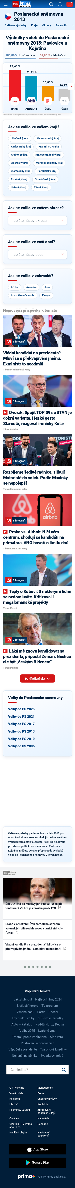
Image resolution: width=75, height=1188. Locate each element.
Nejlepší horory (27, 1006)
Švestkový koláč (51, 1056)
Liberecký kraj (19, 162)
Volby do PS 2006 (21, 746)
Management (45, 1087)
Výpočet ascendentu (23, 1049)
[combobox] (35, 220)
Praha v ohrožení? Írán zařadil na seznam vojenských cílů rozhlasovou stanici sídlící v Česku (34, 928)
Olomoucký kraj (20, 171)
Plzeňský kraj (19, 179)
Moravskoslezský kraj (49, 162)
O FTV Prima (16, 1087)
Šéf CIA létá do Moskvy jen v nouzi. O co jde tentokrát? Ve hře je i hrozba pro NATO (33, 906)
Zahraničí (61, 25)
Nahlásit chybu (18, 1132)
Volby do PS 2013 (21, 731)
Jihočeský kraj (19, 138)
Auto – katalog (21, 1024)
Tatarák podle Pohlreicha (29, 1037)
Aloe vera (56, 1037)
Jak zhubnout (23, 999)
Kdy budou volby (23, 1018)
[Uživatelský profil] (60, 4)
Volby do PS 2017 (21, 724)
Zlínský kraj (41, 187)
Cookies (14, 1118)
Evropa (46, 295)
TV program (49, 1006)
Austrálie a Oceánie (22, 295)
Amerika (31, 287)
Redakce (43, 1123)
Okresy (46, 25)
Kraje (34, 25)
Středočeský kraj (45, 179)
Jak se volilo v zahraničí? (30, 276)
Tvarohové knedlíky (53, 1049)
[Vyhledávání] (51, 4)
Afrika (14, 287)
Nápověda (43, 1118)
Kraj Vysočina (19, 154)
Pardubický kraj (47, 171)
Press (41, 1093)
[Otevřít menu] (5, 4)
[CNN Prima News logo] (21, 4)
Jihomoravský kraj (47, 138)
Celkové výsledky (15, 25)
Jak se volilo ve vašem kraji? (33, 127)
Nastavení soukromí (43, 1134)
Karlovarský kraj (21, 146)
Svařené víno (47, 1031)
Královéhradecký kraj (48, 154)
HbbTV (13, 1104)
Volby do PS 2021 (21, 717)
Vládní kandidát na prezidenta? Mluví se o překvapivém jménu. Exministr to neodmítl (33, 946)
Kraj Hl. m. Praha (49, 146)
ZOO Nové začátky (50, 1018)
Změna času (25, 1012)
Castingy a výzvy (47, 1098)
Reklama (14, 1098)
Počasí (53, 1012)
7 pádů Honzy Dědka (49, 1024)
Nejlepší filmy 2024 (48, 999)
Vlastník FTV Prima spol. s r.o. (20, 1125)
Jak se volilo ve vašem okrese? (36, 208)
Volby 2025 (27, 1031)
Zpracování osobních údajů (46, 1111)
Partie (41, 1012)
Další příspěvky (35, 678)
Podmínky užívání (19, 1109)
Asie (47, 287)
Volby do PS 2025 (21, 709)
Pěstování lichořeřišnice (37, 1043)
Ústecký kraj (18, 187)
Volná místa (16, 1093)
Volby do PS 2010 (21, 739)
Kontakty (43, 1104)
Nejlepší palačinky (24, 1056)
